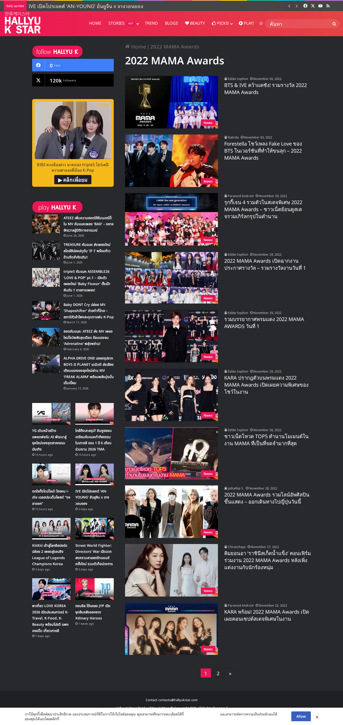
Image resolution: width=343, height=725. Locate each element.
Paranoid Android (241, 195)
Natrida (233, 137)
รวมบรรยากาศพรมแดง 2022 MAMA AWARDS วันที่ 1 (264, 323)
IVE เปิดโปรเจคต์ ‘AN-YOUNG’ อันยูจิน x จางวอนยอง (86, 6)
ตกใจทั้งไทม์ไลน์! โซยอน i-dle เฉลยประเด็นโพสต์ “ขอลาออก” (51, 497)
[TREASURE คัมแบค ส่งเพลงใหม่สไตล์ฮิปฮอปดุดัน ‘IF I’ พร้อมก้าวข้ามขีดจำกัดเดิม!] (46, 250)
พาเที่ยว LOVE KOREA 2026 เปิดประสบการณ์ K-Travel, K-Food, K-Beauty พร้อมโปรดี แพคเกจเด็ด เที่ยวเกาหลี (50, 618)
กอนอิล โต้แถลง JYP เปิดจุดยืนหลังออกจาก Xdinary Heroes (92, 612)
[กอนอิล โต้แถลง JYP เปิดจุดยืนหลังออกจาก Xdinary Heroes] (94, 589)
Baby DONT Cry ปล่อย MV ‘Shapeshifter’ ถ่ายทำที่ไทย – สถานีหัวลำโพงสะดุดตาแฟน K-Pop (89, 311)
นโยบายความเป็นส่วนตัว (202, 713)
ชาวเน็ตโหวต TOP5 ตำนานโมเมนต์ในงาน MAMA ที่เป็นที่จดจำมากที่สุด (266, 440)
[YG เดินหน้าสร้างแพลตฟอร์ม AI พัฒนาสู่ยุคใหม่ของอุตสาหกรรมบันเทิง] (51, 414)
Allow (301, 716)
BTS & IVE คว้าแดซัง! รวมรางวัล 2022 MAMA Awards (265, 89)
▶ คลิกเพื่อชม (72, 179)
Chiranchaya (237, 546)
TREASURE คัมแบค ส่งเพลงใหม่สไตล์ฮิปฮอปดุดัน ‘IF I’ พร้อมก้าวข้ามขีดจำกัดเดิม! (87, 251)
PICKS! (222, 23)
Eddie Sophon (238, 78)
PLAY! (248, 23)
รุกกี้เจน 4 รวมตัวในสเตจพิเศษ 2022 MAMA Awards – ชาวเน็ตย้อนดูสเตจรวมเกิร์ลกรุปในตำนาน (263, 209)
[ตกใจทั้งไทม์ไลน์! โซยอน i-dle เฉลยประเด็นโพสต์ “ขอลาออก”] (51, 474)
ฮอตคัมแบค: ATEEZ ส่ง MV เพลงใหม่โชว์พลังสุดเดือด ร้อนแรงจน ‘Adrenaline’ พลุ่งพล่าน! (88, 337)
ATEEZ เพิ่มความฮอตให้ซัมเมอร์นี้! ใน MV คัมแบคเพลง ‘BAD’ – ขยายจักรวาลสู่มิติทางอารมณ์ (88, 224)
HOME (95, 23)
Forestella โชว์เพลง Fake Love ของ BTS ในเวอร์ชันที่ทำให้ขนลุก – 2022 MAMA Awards (263, 151)
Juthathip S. (236, 488)
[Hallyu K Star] (22, 22)
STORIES (120, 23)
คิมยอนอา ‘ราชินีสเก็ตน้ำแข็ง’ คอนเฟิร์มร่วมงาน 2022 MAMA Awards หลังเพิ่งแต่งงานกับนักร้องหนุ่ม (267, 560)
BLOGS (171, 23)
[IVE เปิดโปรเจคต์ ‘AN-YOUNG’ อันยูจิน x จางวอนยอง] (94, 474)
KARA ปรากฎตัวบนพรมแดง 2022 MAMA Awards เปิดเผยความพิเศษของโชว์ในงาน (266, 385)
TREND (151, 23)
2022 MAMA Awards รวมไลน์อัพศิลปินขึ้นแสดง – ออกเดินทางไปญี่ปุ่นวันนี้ (266, 498)
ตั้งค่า (64, 718)
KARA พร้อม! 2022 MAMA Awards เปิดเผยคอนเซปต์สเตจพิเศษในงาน (266, 615)
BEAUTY (197, 23)
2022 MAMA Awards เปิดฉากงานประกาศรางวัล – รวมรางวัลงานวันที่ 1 (265, 264)
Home (138, 46)
